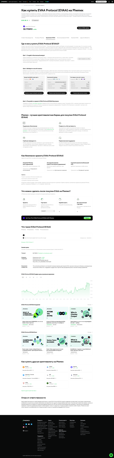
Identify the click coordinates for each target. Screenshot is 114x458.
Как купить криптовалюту (29, 5)
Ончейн (34, 1)
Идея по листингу (51, 434)
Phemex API (39, 445)
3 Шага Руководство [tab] (27, 37)
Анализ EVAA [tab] (74, 37)
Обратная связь (40, 450)
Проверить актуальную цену (45, 253)
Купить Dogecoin (62, 423)
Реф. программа (51, 423)
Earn (38, 1)
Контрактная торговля (42, 422)
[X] (24, 235)
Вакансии (82, 425)
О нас (81, 422)
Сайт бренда (83, 423)
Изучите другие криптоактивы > (29, 390)
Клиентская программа (52, 430)
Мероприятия (25, 352)
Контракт (25, 1)
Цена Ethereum (62, 434)
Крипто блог (40, 442)
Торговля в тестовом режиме (52, 436)
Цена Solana (61, 436)
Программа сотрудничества (51, 429)
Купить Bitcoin (62, 422)
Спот (30, 1)
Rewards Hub (50, 422)
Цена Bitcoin (61, 433)
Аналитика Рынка (50, 352)
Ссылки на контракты (41, 447)
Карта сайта (82, 434)
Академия (39, 439)
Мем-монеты (31, 324)
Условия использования (85, 433)
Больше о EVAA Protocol (27, 242)
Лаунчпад (39, 431)
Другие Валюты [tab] (85, 37)
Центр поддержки (41, 437)
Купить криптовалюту (13, 1)
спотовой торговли (37, 103)
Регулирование (79, 324)
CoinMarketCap (73, 422)
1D (22, 277)
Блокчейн (54, 324)
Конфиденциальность (84, 431)
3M (33, 277)
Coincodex (72, 425)
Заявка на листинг (51, 432)
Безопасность (83, 429)
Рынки (20, 1)
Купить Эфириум (62, 426)
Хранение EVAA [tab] (50, 37)
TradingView (72, 426)
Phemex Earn (39, 429)
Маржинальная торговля (42, 425)
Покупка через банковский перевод (57, 93)
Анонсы (81, 428)
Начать (87, 218)
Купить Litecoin (62, 425)
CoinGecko (72, 423)
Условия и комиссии (41, 444)
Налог (49, 438)
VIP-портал (50, 425)
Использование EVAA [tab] (63, 37)
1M (29, 277)
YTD (41, 277)
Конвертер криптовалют (42, 428)
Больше (41, 1)
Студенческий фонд (84, 426)
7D (26, 277)
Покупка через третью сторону (80, 93)
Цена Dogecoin (62, 437)
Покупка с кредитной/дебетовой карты (34, 93)
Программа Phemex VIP (52, 426)
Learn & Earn (39, 440)
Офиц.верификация (41, 448)
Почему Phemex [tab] (39, 37)
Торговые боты (40, 433)
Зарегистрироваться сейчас (84, 58)
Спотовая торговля (41, 423)
